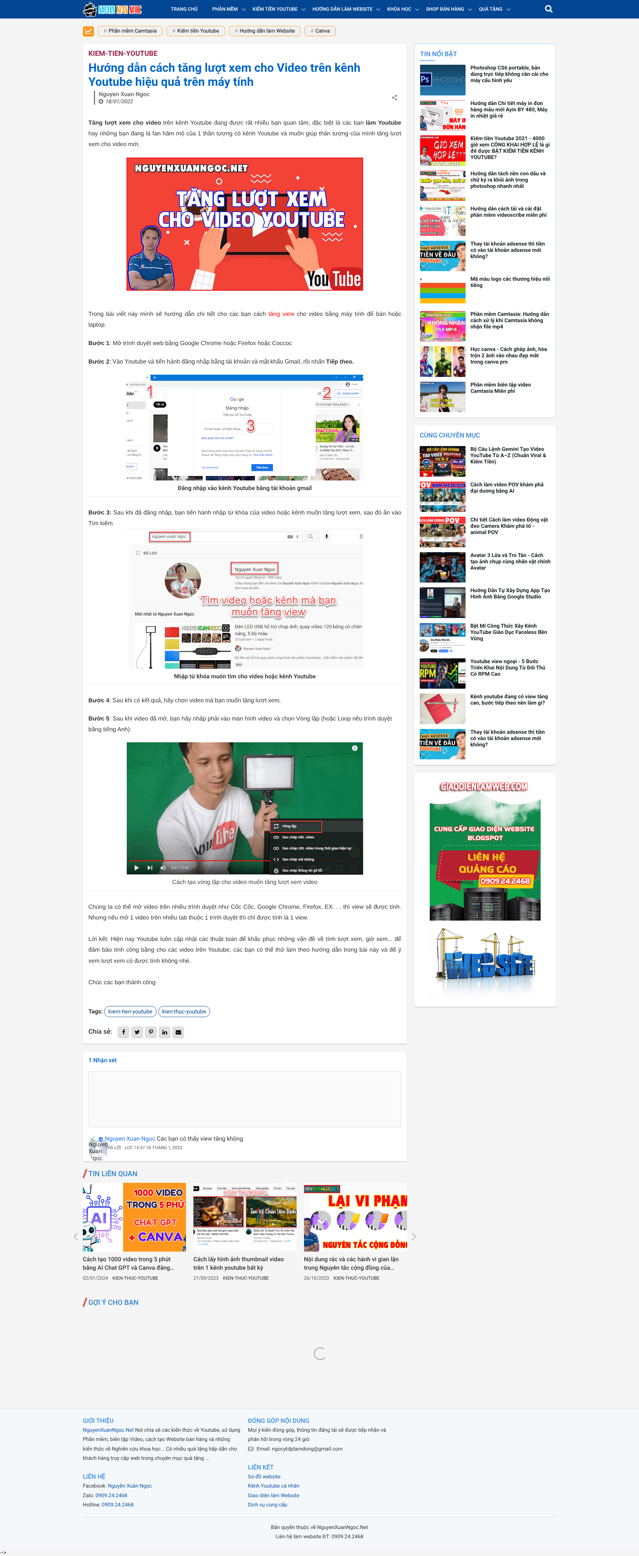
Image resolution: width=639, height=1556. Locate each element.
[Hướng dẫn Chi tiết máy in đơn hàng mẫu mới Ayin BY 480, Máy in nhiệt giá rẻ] (443, 115)
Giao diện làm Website (274, 1496)
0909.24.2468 (111, 1496)
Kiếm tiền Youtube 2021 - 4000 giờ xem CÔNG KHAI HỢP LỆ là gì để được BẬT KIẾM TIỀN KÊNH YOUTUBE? (510, 148)
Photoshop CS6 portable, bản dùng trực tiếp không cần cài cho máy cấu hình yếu (509, 74)
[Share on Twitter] (137, 1032)
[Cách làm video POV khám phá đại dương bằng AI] (443, 497)
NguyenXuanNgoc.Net (108, 1430)
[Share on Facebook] (123, 1032)
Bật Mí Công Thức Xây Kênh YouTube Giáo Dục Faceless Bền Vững (508, 632)
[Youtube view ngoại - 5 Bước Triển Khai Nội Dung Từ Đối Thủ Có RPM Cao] (443, 673)
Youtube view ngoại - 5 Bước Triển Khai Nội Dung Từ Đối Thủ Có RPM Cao (507, 667)
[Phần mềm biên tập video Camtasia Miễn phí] (443, 397)
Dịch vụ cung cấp (267, 1505)
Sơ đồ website (264, 1477)
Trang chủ (184, 9)
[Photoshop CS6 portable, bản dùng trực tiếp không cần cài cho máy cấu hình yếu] (443, 80)
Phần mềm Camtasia (133, 31)
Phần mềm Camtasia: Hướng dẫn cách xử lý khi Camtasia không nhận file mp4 (509, 320)
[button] (548, 9)
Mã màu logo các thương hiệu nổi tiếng (510, 282)
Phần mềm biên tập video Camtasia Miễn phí (500, 388)
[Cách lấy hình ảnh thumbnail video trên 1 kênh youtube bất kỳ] (245, 1217)
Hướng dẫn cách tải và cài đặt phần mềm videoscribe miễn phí (508, 212)
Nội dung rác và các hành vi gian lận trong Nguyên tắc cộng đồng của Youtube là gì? (351, 1264)
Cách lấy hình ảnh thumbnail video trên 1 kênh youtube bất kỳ (238, 1263)
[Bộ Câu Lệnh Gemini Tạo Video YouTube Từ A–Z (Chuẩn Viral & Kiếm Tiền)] (443, 461)
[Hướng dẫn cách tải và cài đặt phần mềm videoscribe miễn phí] (443, 221)
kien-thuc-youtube (184, 1011)
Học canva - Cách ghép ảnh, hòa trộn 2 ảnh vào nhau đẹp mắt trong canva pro (508, 355)
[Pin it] (151, 1032)
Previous (75, 1236)
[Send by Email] (178, 1032)
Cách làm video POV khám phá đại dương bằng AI (507, 488)
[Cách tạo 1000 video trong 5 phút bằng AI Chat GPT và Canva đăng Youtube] (134, 1217)
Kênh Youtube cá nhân (274, 1486)
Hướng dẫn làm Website (267, 31)
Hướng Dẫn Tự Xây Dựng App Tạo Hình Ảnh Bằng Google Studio (510, 593)
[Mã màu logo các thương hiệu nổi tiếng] (443, 291)
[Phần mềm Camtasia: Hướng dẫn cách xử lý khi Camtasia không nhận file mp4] (443, 326)
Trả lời (113, 1147)
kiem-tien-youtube (123, 53)
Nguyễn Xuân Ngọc (130, 1486)
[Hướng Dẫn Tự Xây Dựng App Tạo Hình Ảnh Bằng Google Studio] (443, 602)
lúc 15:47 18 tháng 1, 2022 (153, 1147)
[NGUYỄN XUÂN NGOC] (112, 9)
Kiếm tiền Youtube (198, 31)
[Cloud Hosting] (485, 997)
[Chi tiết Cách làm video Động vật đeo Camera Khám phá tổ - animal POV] (443, 532)
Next (413, 1236)
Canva (322, 31)
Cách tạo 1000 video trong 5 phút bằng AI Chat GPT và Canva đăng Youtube (126, 1264)
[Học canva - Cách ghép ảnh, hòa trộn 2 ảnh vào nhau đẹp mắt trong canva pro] (443, 361)
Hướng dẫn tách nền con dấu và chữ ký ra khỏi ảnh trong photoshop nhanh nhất (507, 180)
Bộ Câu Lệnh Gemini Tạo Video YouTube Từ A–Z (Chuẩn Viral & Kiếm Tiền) (508, 455)
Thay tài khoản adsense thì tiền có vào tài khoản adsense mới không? (507, 250)
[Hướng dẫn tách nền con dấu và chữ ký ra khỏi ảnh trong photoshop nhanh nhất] (443, 186)
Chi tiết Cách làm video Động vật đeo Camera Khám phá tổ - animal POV (509, 526)
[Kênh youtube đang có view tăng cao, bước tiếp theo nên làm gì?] (443, 708)
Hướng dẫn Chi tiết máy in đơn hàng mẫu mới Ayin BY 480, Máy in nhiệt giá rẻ (508, 109)
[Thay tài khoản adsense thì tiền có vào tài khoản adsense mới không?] (443, 256)
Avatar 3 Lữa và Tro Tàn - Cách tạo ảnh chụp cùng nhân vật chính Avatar (510, 561)
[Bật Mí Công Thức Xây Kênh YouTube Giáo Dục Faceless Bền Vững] (443, 638)
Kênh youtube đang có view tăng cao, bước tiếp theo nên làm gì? (509, 699)
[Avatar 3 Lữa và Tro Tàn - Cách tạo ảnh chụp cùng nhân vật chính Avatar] (443, 567)
